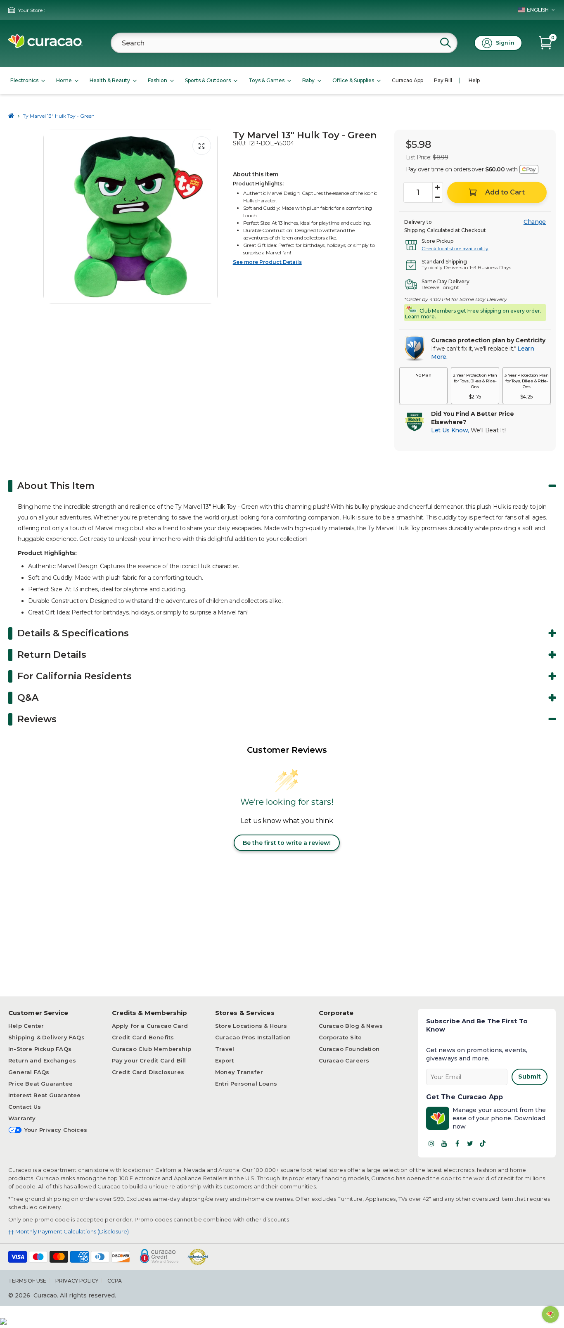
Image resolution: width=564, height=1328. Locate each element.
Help (474, 80)
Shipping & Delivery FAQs (46, 1037)
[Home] (11, 115)
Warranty (22, 1118)
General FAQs (28, 1072)
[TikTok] (482, 1143)
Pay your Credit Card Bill (149, 1060)
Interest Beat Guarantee (44, 1095)
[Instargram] (431, 1143)
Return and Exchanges (42, 1060)
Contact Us (24, 1106)
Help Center (26, 1025)
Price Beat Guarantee (40, 1083)
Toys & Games (266, 80)
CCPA (114, 1281)
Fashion (157, 80)
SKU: (239, 143)
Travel (224, 1049)
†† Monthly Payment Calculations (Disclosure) (68, 1231)
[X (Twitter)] (469, 1143)
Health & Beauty (110, 80)
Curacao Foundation (349, 1049)
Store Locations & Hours (251, 1025)
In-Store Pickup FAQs (39, 1049)
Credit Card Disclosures (148, 1072)
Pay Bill (443, 80)
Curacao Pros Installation (253, 1037)
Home (64, 80)
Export (224, 1060)
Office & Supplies (353, 80)
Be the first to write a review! (287, 843)
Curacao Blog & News (351, 1025)
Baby (308, 80)
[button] (423, 385)
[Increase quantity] (438, 187)
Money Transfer (239, 1072)
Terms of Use (27, 1281)
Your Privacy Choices (55, 1129)
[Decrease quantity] (438, 197)
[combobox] (284, 43)
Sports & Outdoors (208, 80)
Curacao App (407, 80)
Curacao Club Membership (152, 1049)
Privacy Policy (76, 1281)
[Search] (445, 42)
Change (535, 221)
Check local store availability (455, 248)
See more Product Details (267, 262)
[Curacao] (45, 46)
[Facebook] (457, 1143)
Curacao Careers (344, 1060)
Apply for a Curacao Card (150, 1025)
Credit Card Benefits (143, 1037)
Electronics (24, 80)
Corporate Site (340, 1037)
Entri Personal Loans (246, 1083)
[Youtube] (444, 1143)
